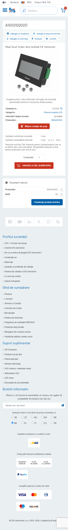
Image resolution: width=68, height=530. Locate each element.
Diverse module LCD (53, 112)
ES (45, 423)
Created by (46, 520)
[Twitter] (38, 221)
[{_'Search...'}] (24, 10)
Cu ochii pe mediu (13, 276)
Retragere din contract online (18, 331)
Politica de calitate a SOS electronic (20, 271)
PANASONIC (56, 120)
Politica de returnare (14, 317)
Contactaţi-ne (11, 257)
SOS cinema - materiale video (18, 368)
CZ (25, 417)
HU (35, 417)
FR (54, 423)
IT (35, 423)
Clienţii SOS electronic (15, 247)
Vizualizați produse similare (47, 202)
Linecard (8, 298)
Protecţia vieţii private (14, 327)
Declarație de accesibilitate (17, 382)
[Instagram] (48, 221)
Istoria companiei (12, 281)
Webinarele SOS (12, 373)
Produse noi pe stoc (13, 354)
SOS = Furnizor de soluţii (16, 243)
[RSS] (58, 221)
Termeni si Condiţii (13, 303)
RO (15, 423)
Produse (8, 294)
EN (45, 417)
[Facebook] (10, 221)
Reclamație (10, 313)
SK (15, 417)
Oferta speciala (11, 359)
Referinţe (9, 262)
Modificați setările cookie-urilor (19, 336)
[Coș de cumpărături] (63, 10)
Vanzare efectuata (12, 363)
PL (25, 423)
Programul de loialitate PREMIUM (20, 322)
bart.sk (56, 520)
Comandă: (28, 157)
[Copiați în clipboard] (61, 108)
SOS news (9, 377)
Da (56, 194)
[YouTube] (19, 221)
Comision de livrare (13, 308)
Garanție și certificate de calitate (19, 266)
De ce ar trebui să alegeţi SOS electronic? (23, 252)
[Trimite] (62, 405)
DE (55, 417)
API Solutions (11, 349)
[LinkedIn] (29, 221)
